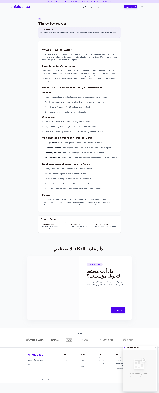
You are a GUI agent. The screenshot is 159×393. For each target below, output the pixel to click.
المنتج (84, 7)
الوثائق (100, 357)
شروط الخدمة (119, 360)
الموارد (118, 7)
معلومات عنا (84, 357)
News (82, 366)
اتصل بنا (117, 310)
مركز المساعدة (102, 363)
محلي (112, 7)
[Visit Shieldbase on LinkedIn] (29, 364)
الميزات (66, 357)
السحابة (106, 7)
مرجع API (101, 360)
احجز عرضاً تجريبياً (131, 7)
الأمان (99, 7)
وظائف (83, 360)
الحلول (92, 7)
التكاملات (66, 360)
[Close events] (155, 348)
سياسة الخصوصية (120, 357)
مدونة (82, 363)
